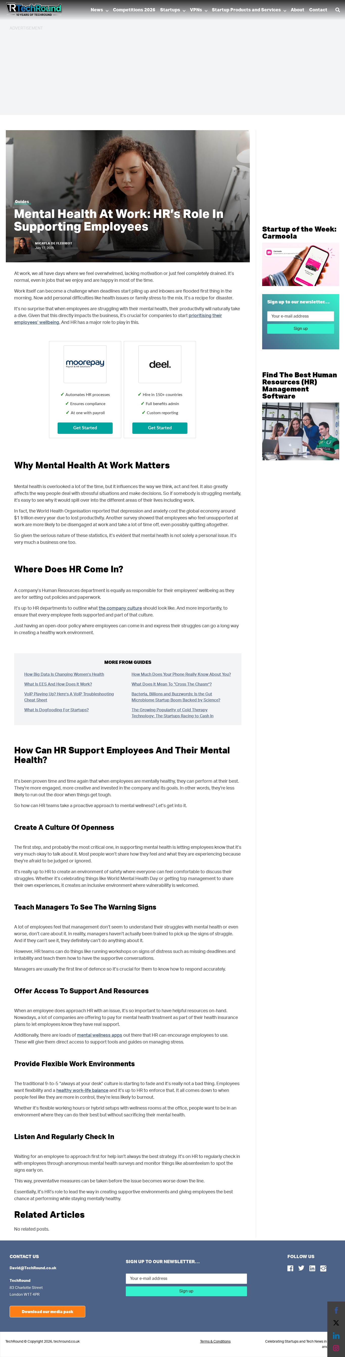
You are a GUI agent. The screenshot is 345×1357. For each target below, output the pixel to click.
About (297, 10)
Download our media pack (47, 1311)
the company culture (120, 608)
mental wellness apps (99, 1035)
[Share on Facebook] (336, 1310)
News (97, 10)
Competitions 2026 (134, 10)
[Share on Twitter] (336, 1323)
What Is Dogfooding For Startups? (56, 710)
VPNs (196, 10)
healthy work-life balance (82, 1090)
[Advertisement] (161, 70)
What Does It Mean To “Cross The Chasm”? (172, 684)
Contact (318, 10)
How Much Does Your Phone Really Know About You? (181, 674)
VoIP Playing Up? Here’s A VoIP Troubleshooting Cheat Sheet (69, 697)
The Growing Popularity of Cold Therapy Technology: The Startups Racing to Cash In (172, 713)
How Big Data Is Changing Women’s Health (64, 674)
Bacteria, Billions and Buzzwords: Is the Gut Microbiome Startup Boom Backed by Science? (176, 697)
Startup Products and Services (246, 10)
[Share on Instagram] (336, 1348)
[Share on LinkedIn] (336, 1335)
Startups (170, 10)
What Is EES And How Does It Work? (58, 684)
